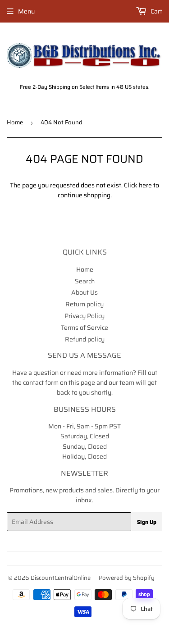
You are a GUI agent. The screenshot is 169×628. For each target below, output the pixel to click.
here (145, 185)
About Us (84, 292)
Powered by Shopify (127, 577)
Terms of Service (84, 327)
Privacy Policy (84, 316)
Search (85, 281)
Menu (26, 11)
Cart (155, 11)
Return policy (84, 304)
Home (15, 122)
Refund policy (85, 339)
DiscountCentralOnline (61, 577)
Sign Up (146, 522)
